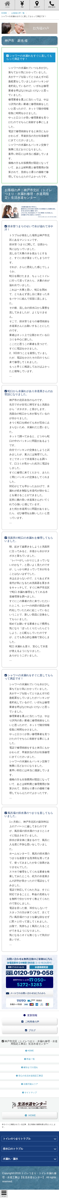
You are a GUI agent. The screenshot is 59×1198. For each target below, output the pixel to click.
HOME (31, 1050)
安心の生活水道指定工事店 (30, 1076)
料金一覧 (31, 1059)
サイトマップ (31, 1092)
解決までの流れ (31, 1067)
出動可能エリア (31, 1084)
